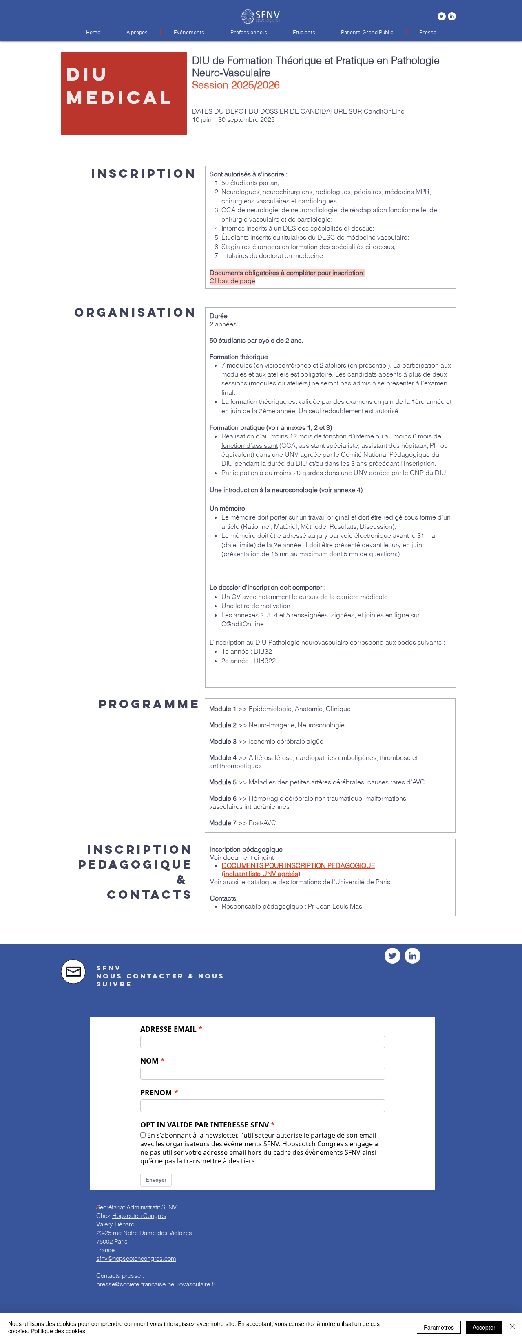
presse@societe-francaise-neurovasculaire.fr (155, 1284)
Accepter (484, 1327)
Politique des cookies (58, 1331)
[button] (136, 32)
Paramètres (439, 1327)
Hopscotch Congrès (139, 1216)
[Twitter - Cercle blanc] (442, 16)
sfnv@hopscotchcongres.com (136, 1258)
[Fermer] (512, 1327)
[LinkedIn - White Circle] (452, 16)
